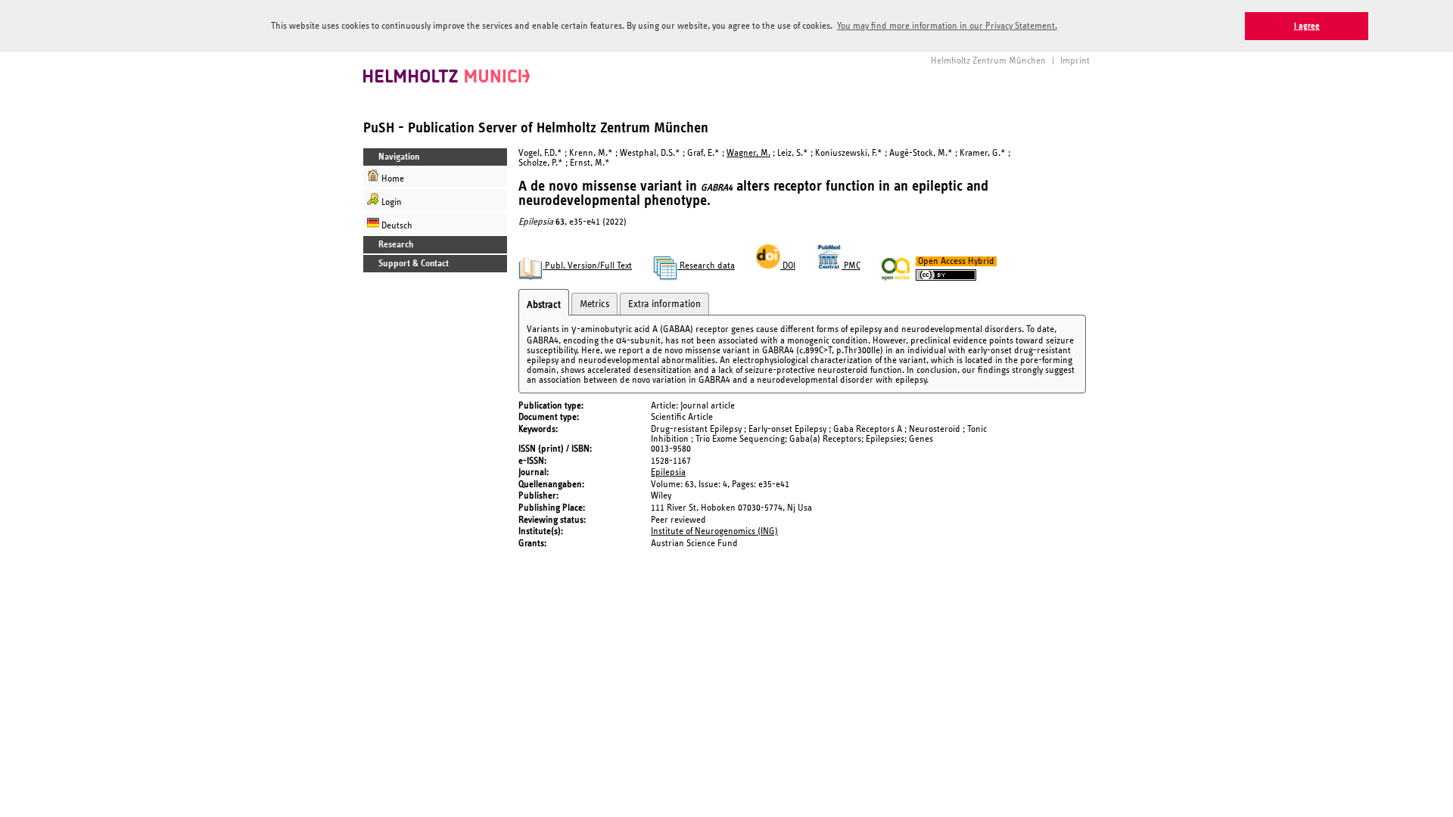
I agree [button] (1307, 26)
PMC (851, 266)
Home (391, 179)
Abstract (544, 305)
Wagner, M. (748, 153)
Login (390, 202)
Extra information (664, 304)
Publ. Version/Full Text (587, 266)
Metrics (594, 304)
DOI (787, 266)
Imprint (1075, 61)
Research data (706, 266)
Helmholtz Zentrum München (988, 61)
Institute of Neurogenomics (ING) (714, 531)
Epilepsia (668, 472)
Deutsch (395, 226)
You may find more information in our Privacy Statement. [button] (947, 26)
